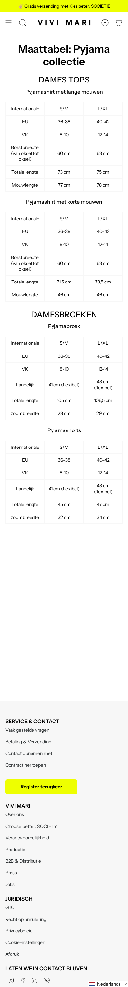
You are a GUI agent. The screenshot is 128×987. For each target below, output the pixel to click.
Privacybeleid (18, 931)
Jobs (10, 884)
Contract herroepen (25, 765)
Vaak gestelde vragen (27, 730)
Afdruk (12, 954)
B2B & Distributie (23, 861)
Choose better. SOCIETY (31, 826)
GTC (9, 907)
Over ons (14, 814)
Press (11, 873)
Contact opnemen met (28, 753)
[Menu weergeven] (8, 22)
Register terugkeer (41, 787)
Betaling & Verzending (28, 742)
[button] (108, 984)
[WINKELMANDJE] (119, 22)
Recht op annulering (25, 919)
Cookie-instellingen (25, 942)
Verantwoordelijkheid (27, 838)
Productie (15, 849)
